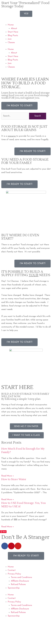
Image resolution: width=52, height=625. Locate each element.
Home (11, 25)
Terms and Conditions (21, 577)
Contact (12, 570)
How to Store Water (13, 479)
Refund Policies (18, 584)
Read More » (7, 476)
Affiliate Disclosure (20, 581)
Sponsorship (14, 588)
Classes (11, 42)
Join (9, 39)
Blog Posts (13, 35)
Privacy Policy (14, 574)
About (14, 28)
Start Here (13, 32)
